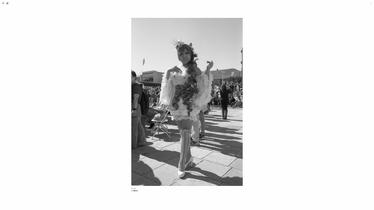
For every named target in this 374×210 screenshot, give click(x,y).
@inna (135, 190)
